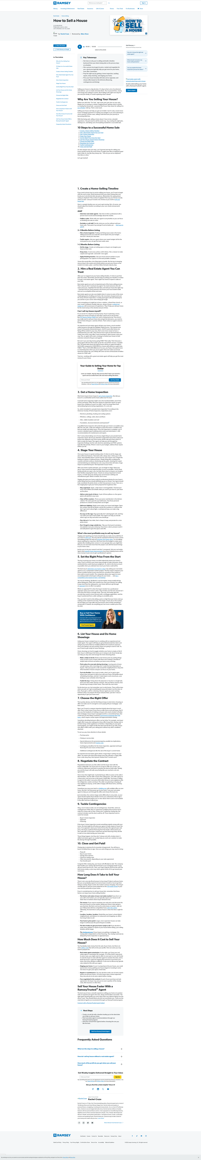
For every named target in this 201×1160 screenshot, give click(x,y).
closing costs (99, 743)
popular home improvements (94, 551)
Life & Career (100, 8)
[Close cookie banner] (198, 1157)
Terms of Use (94, 384)
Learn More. (101, 1118)
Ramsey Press (114, 1136)
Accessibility (101, 1142)
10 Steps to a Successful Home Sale (64, 67)
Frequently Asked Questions (63, 124)
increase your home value (105, 539)
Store (141, 8)
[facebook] (79, 1122)
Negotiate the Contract (62, 98)
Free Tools (120, 8)
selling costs (84, 948)
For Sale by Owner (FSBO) (88, 317)
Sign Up (117, 1077)
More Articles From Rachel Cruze (113, 1122)
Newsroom (106, 1136)
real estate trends (112, 886)
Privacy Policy (104, 384)
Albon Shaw (85, 34)
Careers (88, 1136)
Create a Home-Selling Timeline (64, 71)
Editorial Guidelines (109, 1142)
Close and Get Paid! (61, 105)
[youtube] (92, 1122)
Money (55, 8)
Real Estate (81, 8)
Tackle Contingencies (62, 102)
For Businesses (130, 8)
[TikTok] (137, 1136)
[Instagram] (146, 1136)
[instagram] (83, 1122)
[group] (84, 46)
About (119, 1136)
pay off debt (81, 108)
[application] (100, 46)
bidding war (102, 788)
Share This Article (60, 45)
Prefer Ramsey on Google (62, 49)
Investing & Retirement (68, 8)
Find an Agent (131, 90)
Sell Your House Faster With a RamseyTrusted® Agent (64, 120)
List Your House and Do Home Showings (64, 91)
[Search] (109, 3)
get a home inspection (105, 396)
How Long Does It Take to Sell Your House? (64, 109)
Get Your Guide (115, 380)
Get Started (83, 1136)
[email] (108, 1089)
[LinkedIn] (98, 1089)
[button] (80, 47)
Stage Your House (61, 83)
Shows (112, 8)
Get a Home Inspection (62, 80)
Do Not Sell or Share (85, 1142)
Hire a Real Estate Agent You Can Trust (64, 75)
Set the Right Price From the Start (64, 87)
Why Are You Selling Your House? (63, 62)
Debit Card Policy (57, 1142)
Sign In (144, 3)
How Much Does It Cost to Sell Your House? (64, 114)
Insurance (90, 8)
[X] (103, 1089)
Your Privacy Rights (74, 1142)
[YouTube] (141, 1136)
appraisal (82, 586)
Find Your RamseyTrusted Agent (100, 1031)
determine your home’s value (96, 569)
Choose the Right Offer (62, 95)
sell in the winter (112, 908)
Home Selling (65, 16)
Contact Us (94, 1136)
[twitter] (88, 1122)
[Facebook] (93, 1089)
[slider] (109, 47)
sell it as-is (88, 537)
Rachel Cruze (65, 34)
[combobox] (99, 3)
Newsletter (100, 1136)
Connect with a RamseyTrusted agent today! (91, 1003)
